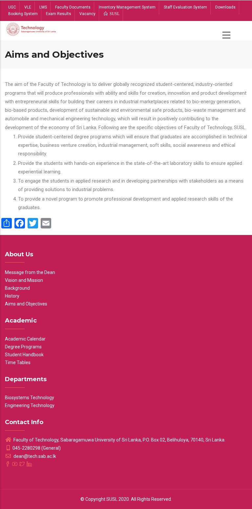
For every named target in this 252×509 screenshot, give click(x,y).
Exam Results (58, 13)
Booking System (23, 13)
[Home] (31, 30)
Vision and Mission (24, 280)
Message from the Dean (30, 272)
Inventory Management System (127, 7)
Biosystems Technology (29, 397)
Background (17, 288)
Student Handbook (24, 354)
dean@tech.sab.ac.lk (34, 456)
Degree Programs (23, 346)
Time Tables (18, 362)
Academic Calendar (25, 339)
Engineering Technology (29, 405)
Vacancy (87, 13)
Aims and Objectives (26, 303)
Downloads (225, 7)
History (12, 296)
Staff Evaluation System (185, 7)
